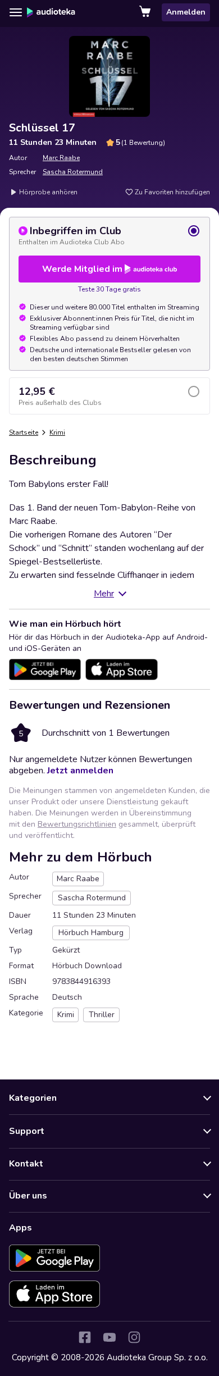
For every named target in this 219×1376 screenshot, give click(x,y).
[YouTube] (109, 1337)
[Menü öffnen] (15, 12)
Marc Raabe (61, 157)
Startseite (23, 432)
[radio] (109, 235)
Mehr (104, 594)
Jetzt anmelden (80, 770)
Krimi (57, 432)
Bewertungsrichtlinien (77, 824)
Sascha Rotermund (73, 171)
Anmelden (186, 12)
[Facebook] (85, 1337)
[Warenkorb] (146, 12)
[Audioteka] (51, 12)
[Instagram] (134, 1337)
